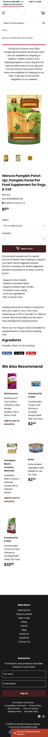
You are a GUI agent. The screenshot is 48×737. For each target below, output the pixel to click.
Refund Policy (14, 708)
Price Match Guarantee (23, 702)
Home (4, 30)
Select (5, 219)
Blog (24, 629)
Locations (24, 637)
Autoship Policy (31, 711)
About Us (24, 633)
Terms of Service (30, 708)
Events (24, 625)
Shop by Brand (24, 614)
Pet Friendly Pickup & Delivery (26, 724)
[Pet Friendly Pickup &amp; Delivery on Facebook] (39, 716)
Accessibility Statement (15, 705)
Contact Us (24, 641)
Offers (24, 622)
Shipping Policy (15, 711)
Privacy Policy (35, 705)
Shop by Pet (24, 610)
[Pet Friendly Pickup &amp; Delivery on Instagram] (43, 716)
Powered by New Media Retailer (23, 727)
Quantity (6, 233)
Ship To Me (24, 618)
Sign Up (24, 693)
